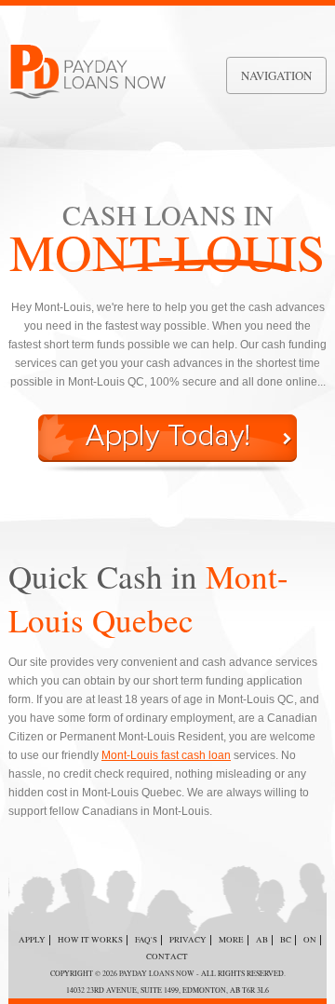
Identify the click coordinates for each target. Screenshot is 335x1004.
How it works (90, 939)
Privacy (188, 939)
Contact (167, 956)
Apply (32, 939)
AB (262, 939)
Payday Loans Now (156, 973)
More (231, 939)
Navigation (276, 75)
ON (309, 939)
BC (285, 939)
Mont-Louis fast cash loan (166, 755)
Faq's (146, 939)
